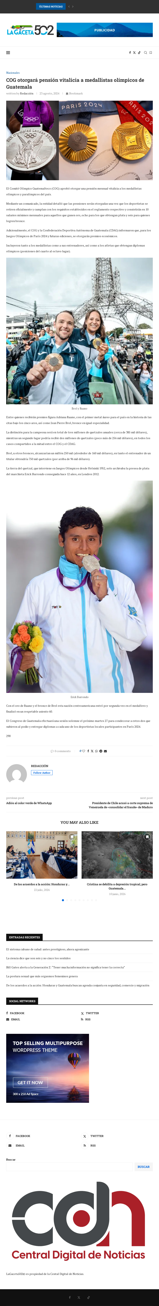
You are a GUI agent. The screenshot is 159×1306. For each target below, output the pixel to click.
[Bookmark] (151, 53)
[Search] (145, 53)
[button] (69, 6)
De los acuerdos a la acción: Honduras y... (42, 884)
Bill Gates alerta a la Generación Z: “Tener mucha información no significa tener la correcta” (65, 967)
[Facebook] (130, 53)
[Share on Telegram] (100, 751)
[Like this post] (83, 751)
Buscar (11, 1159)
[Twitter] (134, 53)
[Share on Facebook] (88, 751)
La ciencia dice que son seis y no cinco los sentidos (38, 958)
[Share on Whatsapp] (96, 751)
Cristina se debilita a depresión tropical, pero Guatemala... (117, 886)
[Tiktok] (139, 53)
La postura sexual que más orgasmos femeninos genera (42, 976)
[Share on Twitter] (92, 751)
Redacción (26, 93)
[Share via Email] (105, 751)
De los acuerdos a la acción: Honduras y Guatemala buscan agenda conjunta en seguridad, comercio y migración (77, 985)
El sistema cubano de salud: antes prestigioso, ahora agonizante (47, 949)
